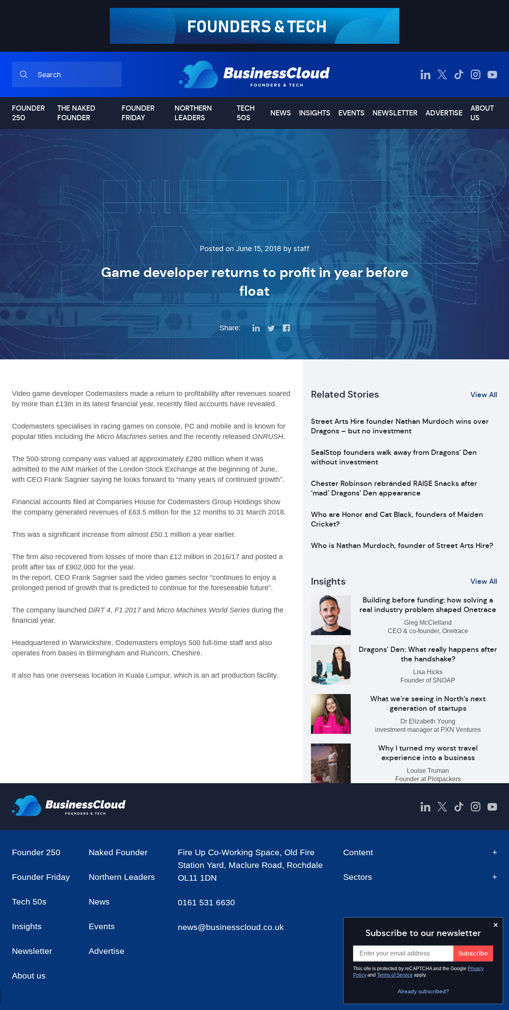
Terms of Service (395, 975)
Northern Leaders (193, 113)
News (280, 113)
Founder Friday (138, 113)
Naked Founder (118, 852)
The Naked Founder (76, 113)
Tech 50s (245, 113)
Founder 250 (28, 113)
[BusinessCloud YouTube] (492, 74)
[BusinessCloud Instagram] (475, 74)
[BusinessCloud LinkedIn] (425, 74)
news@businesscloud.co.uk (231, 927)
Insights (314, 113)
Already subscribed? (423, 991)
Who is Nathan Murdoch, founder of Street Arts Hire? (402, 545)
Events (351, 113)
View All (483, 394)
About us (482, 113)
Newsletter (395, 113)
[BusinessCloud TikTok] (459, 74)
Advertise (443, 113)
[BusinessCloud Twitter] (442, 74)
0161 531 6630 (206, 902)
